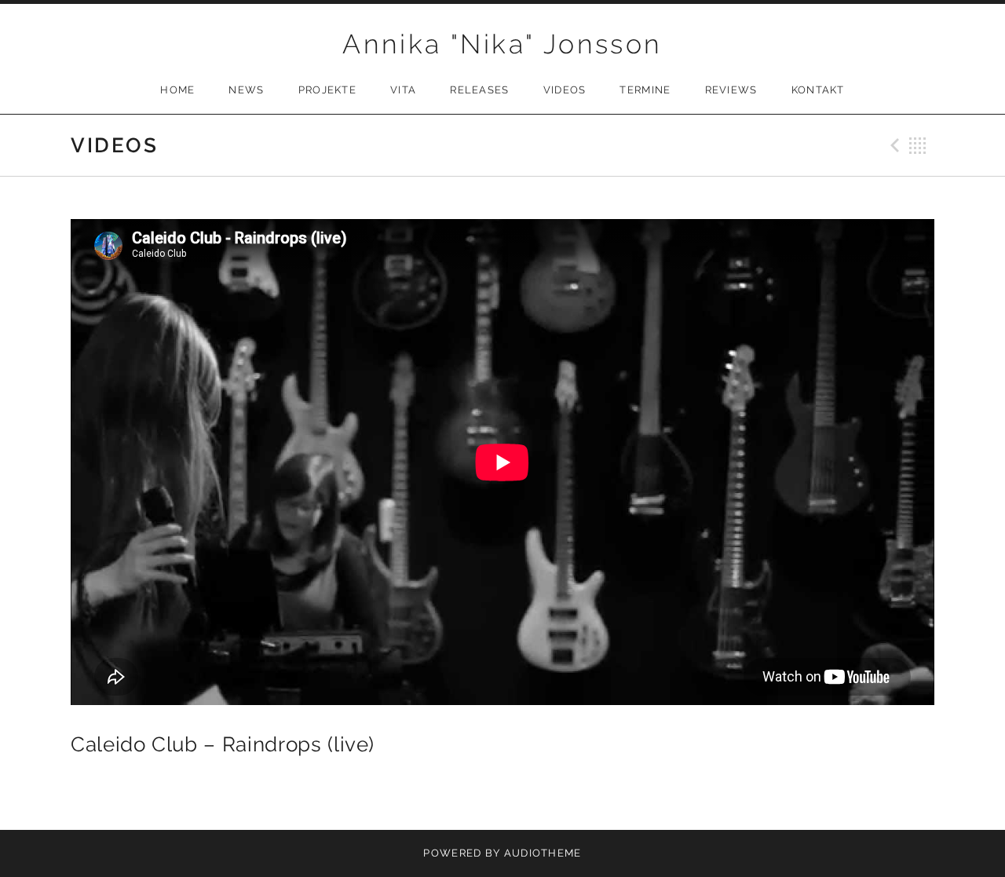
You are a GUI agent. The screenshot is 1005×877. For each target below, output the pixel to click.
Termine (645, 90)
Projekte (327, 90)
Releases (479, 90)
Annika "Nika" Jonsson (502, 44)
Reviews (731, 90)
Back (917, 145)
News (246, 90)
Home (177, 90)
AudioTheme (543, 853)
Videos (565, 90)
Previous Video (892, 145)
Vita (403, 90)
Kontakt (818, 90)
